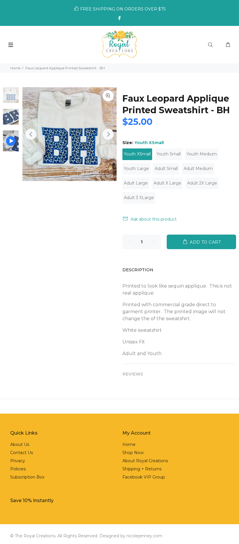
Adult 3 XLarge (139, 197)
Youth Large (136, 168)
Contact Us (21, 452)
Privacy (17, 460)
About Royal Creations (145, 460)
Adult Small (166, 168)
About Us (19, 444)
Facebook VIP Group (143, 477)
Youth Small (169, 154)
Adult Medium (198, 168)
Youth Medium (202, 154)
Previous (30, 134)
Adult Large (136, 183)
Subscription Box (27, 477)
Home (15, 68)
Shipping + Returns (141, 469)
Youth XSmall (137, 154)
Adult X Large (167, 183)
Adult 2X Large (202, 183)
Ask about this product (154, 219)
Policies (18, 469)
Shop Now (133, 452)
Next (108, 134)
